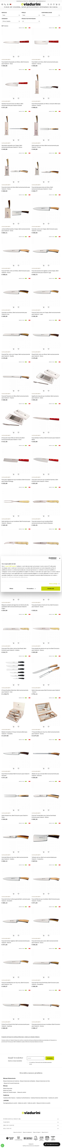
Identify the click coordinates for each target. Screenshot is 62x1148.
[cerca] (48, 4)
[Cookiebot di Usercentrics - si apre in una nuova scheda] (49, 558)
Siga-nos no (7, 1128)
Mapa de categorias (27, 1132)
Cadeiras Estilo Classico (9, 1097)
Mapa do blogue (36, 1132)
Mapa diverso (45, 1132)
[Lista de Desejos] (18, 56)
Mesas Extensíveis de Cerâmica (11, 1081)
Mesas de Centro (7, 1090)
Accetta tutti (50, 588)
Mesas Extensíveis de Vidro (43, 1081)
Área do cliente (8, 1125)
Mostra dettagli (53, 583)
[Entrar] (51, 4)
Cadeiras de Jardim (53, 1097)
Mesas (5, 1086)
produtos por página (29, 18)
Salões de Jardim (22, 1103)
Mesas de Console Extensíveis (11, 1083)
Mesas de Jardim (21, 1092)
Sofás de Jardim (32, 1103)
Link (31, 1064)
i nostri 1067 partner (10, 566)
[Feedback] (8, 4)
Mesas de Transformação (9, 1092)
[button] (11, 15)
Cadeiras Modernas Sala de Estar (39, 1097)
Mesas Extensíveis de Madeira (27, 1081)
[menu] (59, 4)
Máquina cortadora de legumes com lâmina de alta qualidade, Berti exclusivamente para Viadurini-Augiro (15, 606)
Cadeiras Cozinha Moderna (23, 1097)
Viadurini (6, 1122)
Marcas (4, 12)
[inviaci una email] (2, 4)
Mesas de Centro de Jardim (43, 1103)
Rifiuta (11, 588)
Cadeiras (6, 1095)
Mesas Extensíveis (9, 1078)
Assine (50, 1058)
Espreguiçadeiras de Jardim (10, 1103)
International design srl (12, 1119)
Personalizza (30, 588)
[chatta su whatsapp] (2, 1145)
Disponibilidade (47, 12)
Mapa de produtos (17, 1132)
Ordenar (4, 18)
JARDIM (6, 1100)
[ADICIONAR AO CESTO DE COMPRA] (13, 56)
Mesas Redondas (7, 1088)
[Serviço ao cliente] (5, 4)
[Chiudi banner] (59, 558)
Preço (24, 12)
